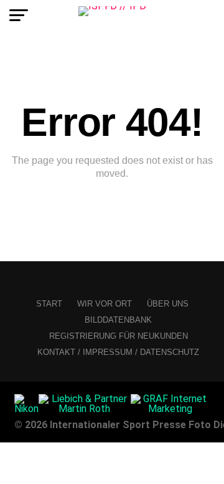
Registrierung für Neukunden (118, 336)
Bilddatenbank (118, 320)
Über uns (168, 303)
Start (49, 303)
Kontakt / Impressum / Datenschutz (118, 352)
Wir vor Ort (104, 303)
